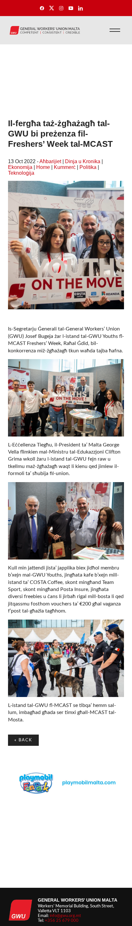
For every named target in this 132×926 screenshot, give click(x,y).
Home (43, 167)
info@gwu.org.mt (65, 916)
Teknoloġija (21, 173)
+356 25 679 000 (61, 920)
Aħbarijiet (50, 161)
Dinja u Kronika (82, 161)
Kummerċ (65, 167)
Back (23, 740)
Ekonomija (20, 167)
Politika (87, 167)
